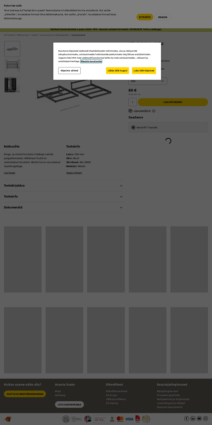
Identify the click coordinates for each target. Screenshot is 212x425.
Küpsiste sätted (69, 70)
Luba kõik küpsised (144, 70)
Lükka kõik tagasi (117, 70)
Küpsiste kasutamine (91, 61)
